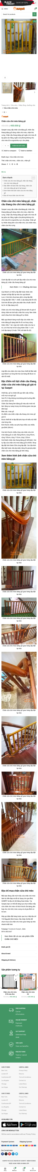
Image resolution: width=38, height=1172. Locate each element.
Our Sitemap (23, 1087)
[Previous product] (2, 112)
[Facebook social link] (7, 164)
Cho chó (14, 105)
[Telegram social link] (17, 164)
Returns (21, 1074)
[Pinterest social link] (12, 164)
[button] (16, 979)
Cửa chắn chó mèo (11, 108)
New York (4, 1070)
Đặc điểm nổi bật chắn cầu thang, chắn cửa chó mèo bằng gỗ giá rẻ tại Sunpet (18, 187)
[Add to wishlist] (16, 976)
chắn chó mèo (10, 161)
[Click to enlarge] (5, 77)
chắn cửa (20, 161)
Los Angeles (5, 1080)
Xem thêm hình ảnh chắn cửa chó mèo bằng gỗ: (18, 192)
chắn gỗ (27, 161)
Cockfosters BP (6, 1077)
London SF (4, 1074)
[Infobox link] (19, 1012)
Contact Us (22, 1080)
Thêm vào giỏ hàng (18, 145)
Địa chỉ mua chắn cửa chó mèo (14, 195)
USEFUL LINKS (23, 1067)
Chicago (3, 1084)
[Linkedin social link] (15, 164)
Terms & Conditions (25, 1077)
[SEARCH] (34, 14)
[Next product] (6, 112)
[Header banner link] (16, 3)
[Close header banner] (35, 3)
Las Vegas (4, 1087)
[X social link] (9, 164)
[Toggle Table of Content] (32, 178)
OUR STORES (5, 1067)
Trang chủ (5, 105)
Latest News (23, 1084)
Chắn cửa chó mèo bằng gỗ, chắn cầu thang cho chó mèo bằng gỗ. (18, 182)
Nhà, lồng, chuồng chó (27, 105)
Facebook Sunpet (14, 929)
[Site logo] (19, 9)
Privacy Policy (23, 1070)
